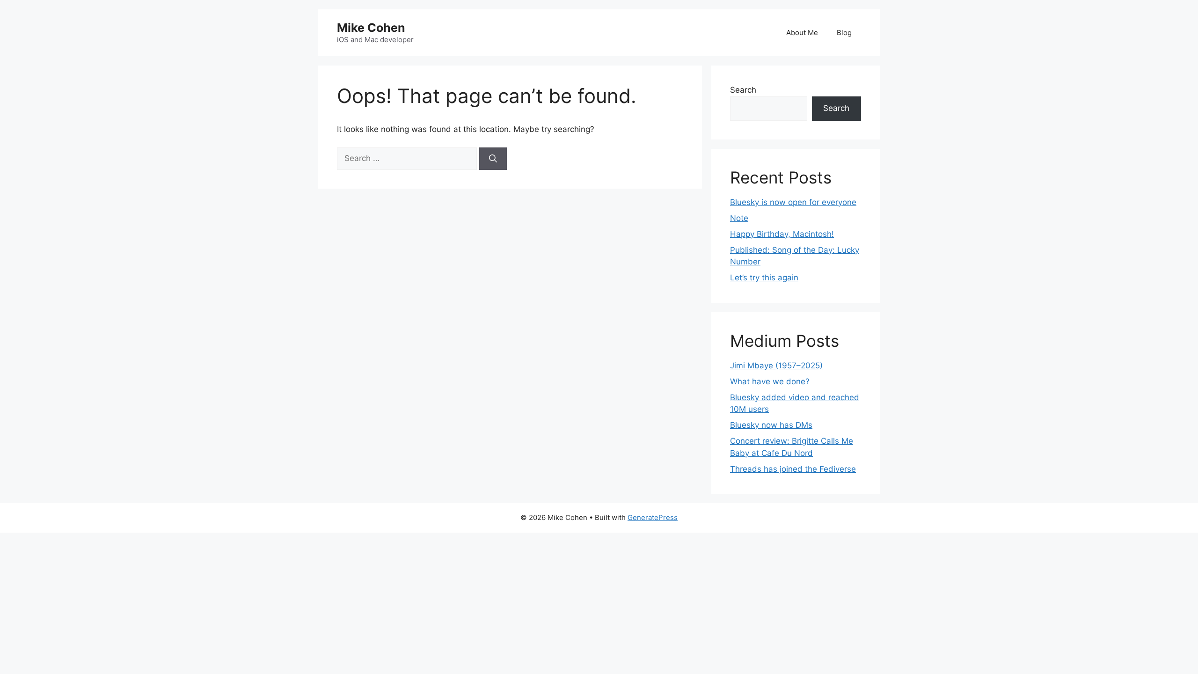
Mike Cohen (371, 28)
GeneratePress (653, 517)
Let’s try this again (764, 277)
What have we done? (770, 381)
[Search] (493, 158)
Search (743, 90)
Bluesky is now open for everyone (793, 202)
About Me (802, 32)
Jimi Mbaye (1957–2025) (776, 365)
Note (739, 218)
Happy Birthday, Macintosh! (782, 234)
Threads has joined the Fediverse (793, 469)
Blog (844, 32)
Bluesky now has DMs (771, 425)
